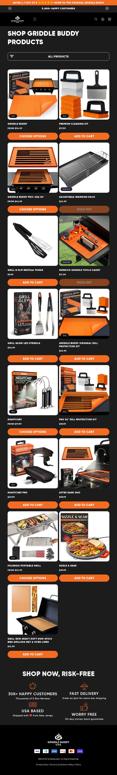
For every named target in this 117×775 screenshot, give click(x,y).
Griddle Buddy (17, 123)
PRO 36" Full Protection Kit (78, 419)
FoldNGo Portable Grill (24, 565)
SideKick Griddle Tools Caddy (79, 270)
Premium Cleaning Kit (73, 123)
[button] (34, 19)
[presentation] (9, 9)
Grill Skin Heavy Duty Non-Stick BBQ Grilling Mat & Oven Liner (30, 640)
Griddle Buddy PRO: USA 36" (26, 196)
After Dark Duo (69, 492)
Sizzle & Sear (68, 565)
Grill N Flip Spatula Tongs (25, 270)
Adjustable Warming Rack (77, 196)
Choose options (33, 136)
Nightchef (15, 419)
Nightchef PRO (18, 492)
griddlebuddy (53, 759)
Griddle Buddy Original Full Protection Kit (78, 345)
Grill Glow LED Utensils (24, 343)
